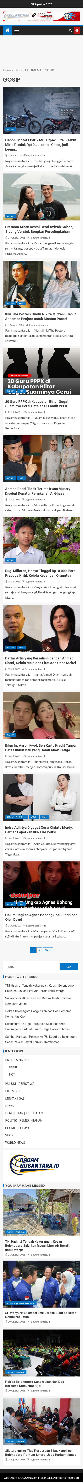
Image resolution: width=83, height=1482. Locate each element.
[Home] (7, 30)
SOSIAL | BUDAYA (17, 1128)
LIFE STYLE (13, 1091)
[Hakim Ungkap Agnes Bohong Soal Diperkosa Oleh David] (41, 884)
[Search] (70, 30)
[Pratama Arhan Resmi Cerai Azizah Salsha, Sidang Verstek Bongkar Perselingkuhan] (41, 196)
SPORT (10, 1135)
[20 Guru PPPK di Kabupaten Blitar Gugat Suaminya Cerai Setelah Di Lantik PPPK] (41, 371)
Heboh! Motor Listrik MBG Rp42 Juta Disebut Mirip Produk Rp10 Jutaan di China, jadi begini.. (40, 144)
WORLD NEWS (15, 1142)
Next (48, 950)
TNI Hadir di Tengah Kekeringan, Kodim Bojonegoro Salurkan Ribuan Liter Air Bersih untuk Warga (37, 1246)
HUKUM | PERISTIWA (19, 1084)
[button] (16, 30)
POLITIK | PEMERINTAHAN (23, 1120)
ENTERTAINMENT (16, 817)
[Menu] (16, 30)
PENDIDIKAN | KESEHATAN (24, 1113)
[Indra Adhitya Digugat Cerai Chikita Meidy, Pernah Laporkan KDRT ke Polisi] (41, 797)
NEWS (9, 1106)
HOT (21, 303)
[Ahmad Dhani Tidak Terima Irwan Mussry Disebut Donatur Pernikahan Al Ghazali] (41, 458)
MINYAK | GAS (15, 1098)
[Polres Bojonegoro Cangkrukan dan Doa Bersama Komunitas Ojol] (41, 1353)
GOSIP (10, 129)
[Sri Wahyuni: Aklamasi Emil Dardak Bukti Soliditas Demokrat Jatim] (41, 1284)
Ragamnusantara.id (36, 155)
